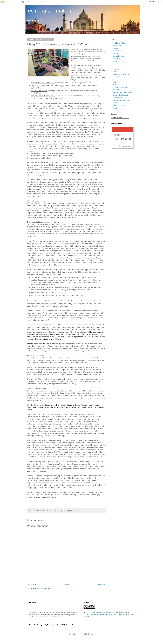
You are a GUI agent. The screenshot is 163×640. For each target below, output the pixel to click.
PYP (114, 85)
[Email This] (61, 510)
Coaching (116, 48)
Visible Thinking (118, 105)
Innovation (116, 69)
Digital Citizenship (119, 61)
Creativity (116, 53)
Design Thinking (118, 56)
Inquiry (115, 72)
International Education (121, 74)
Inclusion (116, 66)
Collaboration (117, 51)
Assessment (117, 46)
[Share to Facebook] (68, 510)
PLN (114, 82)
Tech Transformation (48, 11)
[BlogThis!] (64, 510)
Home (67, 585)
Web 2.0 (115, 108)
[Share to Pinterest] (71, 510)
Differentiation (117, 59)
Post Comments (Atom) (44, 588)
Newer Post (32, 585)
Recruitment (117, 90)
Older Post (101, 585)
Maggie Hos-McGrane (107, 612)
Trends (115, 103)
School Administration (120, 95)
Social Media (117, 98)
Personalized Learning (120, 87)
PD (114, 79)
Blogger (90, 634)
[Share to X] (66, 510)
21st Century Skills (119, 43)
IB (113, 64)
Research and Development (122, 92)
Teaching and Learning (121, 100)
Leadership (117, 77)
